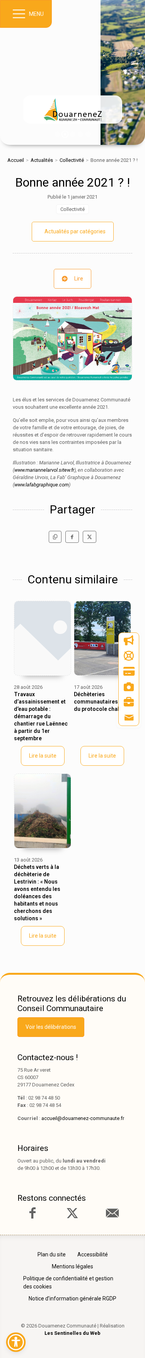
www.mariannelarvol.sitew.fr (44, 470)
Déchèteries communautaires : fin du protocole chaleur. (101, 701)
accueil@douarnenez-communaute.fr (82, 1118)
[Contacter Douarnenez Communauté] (112, 1213)
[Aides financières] (129, 656)
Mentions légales (72, 1266)
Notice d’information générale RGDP (72, 1298)
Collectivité (72, 160)
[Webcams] (129, 687)
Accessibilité (92, 1254)
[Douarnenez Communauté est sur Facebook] (32, 1213)
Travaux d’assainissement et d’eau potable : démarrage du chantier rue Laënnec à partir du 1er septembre (41, 716)
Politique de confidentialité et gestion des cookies (68, 1282)
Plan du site (52, 1254)
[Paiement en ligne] (129, 671)
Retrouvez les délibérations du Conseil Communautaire (71, 1003)
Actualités (42, 160)
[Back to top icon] (127, 1340)
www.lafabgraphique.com (41, 485)
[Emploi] (129, 702)
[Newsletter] (129, 640)
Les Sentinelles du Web (72, 1333)
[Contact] (129, 718)
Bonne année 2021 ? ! (72, 182)
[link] (72, 109)
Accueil (15, 160)
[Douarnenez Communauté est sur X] (72, 1213)
